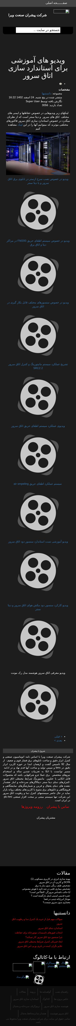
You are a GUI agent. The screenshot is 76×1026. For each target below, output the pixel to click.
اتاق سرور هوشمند (59, 1013)
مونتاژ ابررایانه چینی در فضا (57, 899)
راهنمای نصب (61, 991)
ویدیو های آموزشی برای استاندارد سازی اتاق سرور (38, 68)
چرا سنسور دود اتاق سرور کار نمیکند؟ (44, 937)
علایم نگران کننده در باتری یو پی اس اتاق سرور (39, 946)
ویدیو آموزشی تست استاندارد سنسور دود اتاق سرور (38, 541)
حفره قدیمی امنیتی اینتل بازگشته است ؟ (50, 895)
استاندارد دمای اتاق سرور (50, 928)
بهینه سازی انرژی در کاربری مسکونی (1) (50, 879)
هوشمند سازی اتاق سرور (56, 1006)
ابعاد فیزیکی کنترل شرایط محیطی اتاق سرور (40, 941)
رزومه (33, 991)
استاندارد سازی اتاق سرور (25, 999)
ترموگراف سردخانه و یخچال (26, 1006)
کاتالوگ (46, 999)
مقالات (22, 991)
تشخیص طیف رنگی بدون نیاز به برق (52, 885)
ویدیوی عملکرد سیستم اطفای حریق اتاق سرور (38, 425)
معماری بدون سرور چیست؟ (56, 902)
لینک (20, 124)
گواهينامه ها (45, 991)
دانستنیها (46, 93)
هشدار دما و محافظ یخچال (33, 1013)
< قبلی (58, 736)
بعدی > (58, 740)
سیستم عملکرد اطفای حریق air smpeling (38, 483)
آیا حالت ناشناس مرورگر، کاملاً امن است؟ (49, 892)
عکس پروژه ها (61, 999)
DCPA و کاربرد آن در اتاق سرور (54, 882)
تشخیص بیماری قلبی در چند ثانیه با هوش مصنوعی (46, 888)
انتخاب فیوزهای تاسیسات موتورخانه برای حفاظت (38, 932)
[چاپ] (60, 83)
